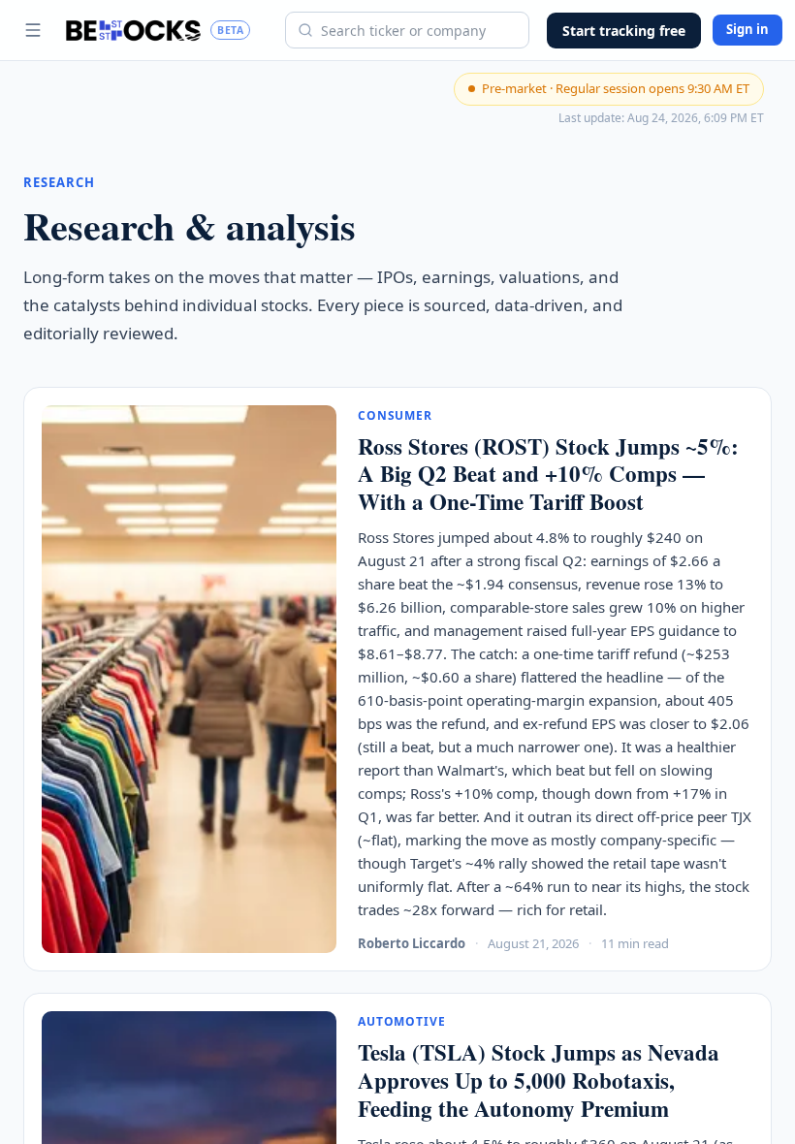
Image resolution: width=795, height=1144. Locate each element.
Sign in (747, 29)
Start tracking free (623, 30)
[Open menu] (33, 30)
